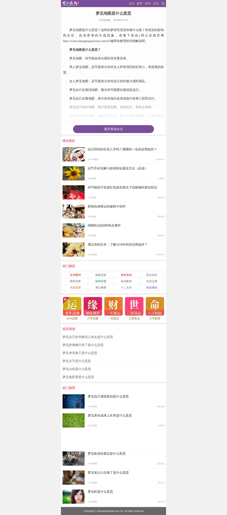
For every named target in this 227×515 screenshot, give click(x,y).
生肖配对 (75, 275)
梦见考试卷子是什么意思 (80, 353)
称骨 (148, 3)
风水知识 (151, 275)
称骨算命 (126, 275)
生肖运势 (151, 281)
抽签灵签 (100, 275)
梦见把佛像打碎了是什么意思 (83, 345)
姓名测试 (151, 287)
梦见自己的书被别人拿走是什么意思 (88, 337)
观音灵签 (75, 281)
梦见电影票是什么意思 (78, 377)
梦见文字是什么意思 (77, 361)
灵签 (156, 3)
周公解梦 (100, 287)
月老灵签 (75, 287)
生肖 (132, 3)
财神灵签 (100, 281)
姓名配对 (126, 281)
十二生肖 (126, 287)
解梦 (140, 3)
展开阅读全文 (113, 129)
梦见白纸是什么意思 (77, 369)
